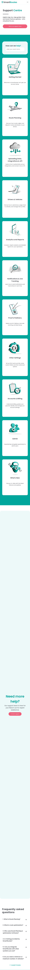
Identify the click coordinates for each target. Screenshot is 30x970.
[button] (26, 919)
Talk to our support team (15, 26)
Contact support (15, 714)
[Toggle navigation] (27, 2)
